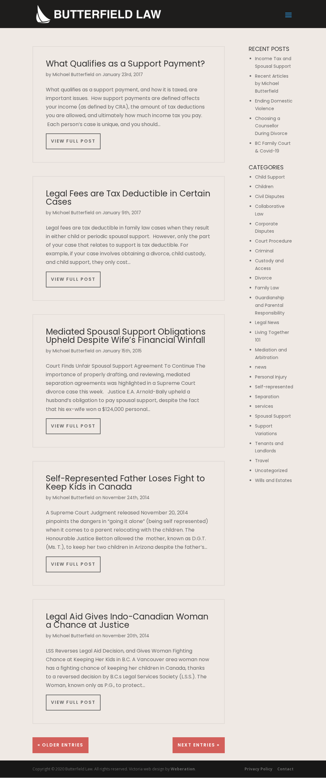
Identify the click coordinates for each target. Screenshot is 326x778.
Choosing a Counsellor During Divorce (271, 126)
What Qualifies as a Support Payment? (125, 63)
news (260, 367)
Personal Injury (271, 377)
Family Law (267, 288)
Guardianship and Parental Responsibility (270, 305)
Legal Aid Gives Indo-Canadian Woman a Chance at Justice (127, 621)
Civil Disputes (269, 196)
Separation (267, 396)
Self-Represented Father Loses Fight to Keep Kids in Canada (125, 482)
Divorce (263, 278)
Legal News (267, 322)
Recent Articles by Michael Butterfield (271, 84)
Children (264, 186)
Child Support (270, 177)
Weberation (183, 769)
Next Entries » (199, 745)
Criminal (264, 251)
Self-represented (274, 387)
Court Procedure (273, 241)
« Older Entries (60, 745)
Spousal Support (273, 416)
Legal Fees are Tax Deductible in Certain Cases (128, 198)
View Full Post (73, 141)
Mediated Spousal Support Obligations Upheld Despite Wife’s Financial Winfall (126, 336)
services (264, 406)
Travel (262, 460)
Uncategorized (271, 470)
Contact (285, 769)
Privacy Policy (258, 769)
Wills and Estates (273, 480)
